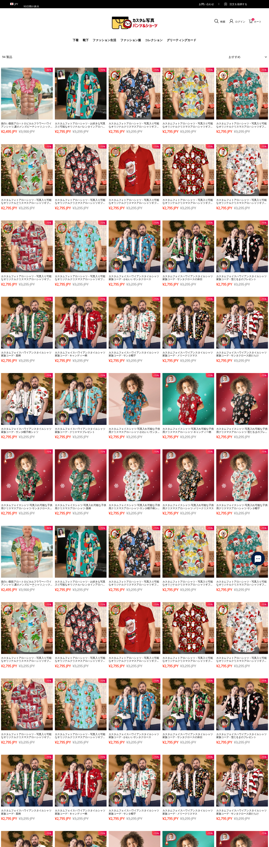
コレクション (154, 40)
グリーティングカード (181, 40)
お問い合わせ (206, 4)
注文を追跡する (238, 4)
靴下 (86, 40)
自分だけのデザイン (27, 139)
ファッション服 (130, 40)
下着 (76, 40)
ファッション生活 (104, 40)
